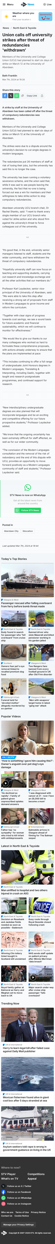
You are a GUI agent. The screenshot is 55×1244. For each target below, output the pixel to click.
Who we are (7, 1212)
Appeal (32, 1178)
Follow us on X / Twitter (19, 1186)
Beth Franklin (9, 75)
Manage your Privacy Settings (18, 1224)
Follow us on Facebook (19, 1192)
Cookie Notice (22, 1215)
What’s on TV (9, 1178)
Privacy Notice (38, 1212)
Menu (10, 4)
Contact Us (6, 1215)
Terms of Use (22, 1212)
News (6, 28)
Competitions (36, 1174)
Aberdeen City (11, 531)
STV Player (8, 1174)
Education (28, 531)
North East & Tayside (24, 28)
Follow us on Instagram (19, 1203)
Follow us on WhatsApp (19, 1198)
